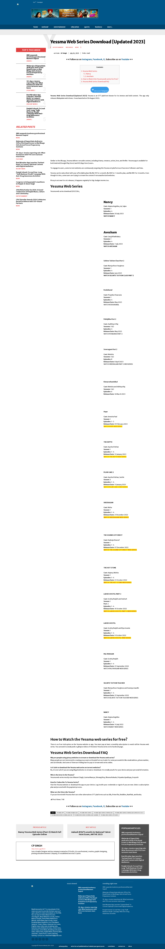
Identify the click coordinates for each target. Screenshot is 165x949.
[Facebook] (116, 2)
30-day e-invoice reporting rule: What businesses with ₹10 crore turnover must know (35, 84)
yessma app (60, 812)
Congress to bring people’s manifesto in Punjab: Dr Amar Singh (30, 183)
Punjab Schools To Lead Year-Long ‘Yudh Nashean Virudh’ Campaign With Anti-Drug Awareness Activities (36, 113)
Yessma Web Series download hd (61, 815)
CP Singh (64, 53)
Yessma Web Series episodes (109, 815)
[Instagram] (119, 2)
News (29, 61)
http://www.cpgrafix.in (38, 849)
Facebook (97, 59)
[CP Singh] (52, 53)
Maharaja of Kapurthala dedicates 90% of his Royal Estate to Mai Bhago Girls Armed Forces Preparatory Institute (36, 70)
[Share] (127, 2)
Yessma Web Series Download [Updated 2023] (129, 812)
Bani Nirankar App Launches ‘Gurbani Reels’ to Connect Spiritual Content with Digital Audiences (35, 98)
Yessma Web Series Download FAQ (95, 82)
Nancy (87, 74)
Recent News (32, 104)
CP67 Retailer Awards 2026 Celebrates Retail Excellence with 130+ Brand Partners (31, 201)
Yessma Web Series (89, 71)
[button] (118, 27)
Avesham (88, 76)
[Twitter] (130, 2)
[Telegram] (142, 53)
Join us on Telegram (101, 91)
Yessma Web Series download (103, 812)
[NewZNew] (118, 14)
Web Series (69, 47)
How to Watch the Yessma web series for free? (99, 79)
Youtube (125, 59)
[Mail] (124, 2)
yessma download (72, 812)
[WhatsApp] (132, 2)
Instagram (87, 59)
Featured (30, 90)
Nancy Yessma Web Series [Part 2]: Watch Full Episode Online (39, 833)
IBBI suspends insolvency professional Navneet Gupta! (36, 56)
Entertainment (21, 196)
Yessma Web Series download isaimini (86, 815)
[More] (147, 53)
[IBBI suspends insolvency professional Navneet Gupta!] (20, 58)
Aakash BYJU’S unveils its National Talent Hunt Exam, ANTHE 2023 (91, 833)
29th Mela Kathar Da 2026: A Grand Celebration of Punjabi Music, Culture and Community (30, 191)
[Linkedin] (122, 2)
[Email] (134, 53)
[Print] (138, 53)
